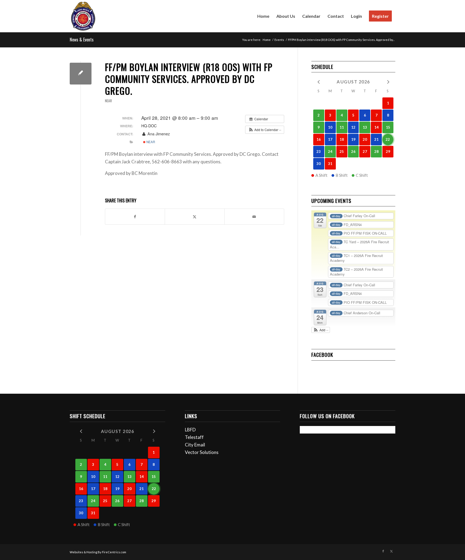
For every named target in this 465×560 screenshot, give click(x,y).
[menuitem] (263, 16)
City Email (195, 445)
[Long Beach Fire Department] (83, 16)
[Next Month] (387, 81)
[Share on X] (194, 216)
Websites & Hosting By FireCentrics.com (98, 552)
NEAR (108, 100)
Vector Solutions (202, 452)
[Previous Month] (318, 81)
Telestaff (194, 437)
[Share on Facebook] (135, 216)
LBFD (190, 429)
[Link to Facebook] (383, 551)
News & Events (82, 39)
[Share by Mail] (254, 216)
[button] (264, 129)
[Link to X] (391, 551)
